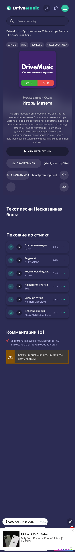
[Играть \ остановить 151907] (19, 247)
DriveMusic (12, 31)
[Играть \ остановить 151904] (19, 286)
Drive (26, 8)
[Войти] (46, 8)
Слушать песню (39, 151)
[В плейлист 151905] (63, 273)
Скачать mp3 (26, 163)
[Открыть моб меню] (65, 8)
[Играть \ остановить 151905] (19, 273)
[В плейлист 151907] (63, 247)
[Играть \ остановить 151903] (19, 299)
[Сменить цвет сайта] (56, 8)
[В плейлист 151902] (63, 313)
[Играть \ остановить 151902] (19, 312)
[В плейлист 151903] (63, 299)
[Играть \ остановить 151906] (19, 260)
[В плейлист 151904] (63, 286)
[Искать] (11, 21)
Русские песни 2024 (35, 31)
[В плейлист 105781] (10, 187)
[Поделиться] (64, 187)
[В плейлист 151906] (63, 260)
